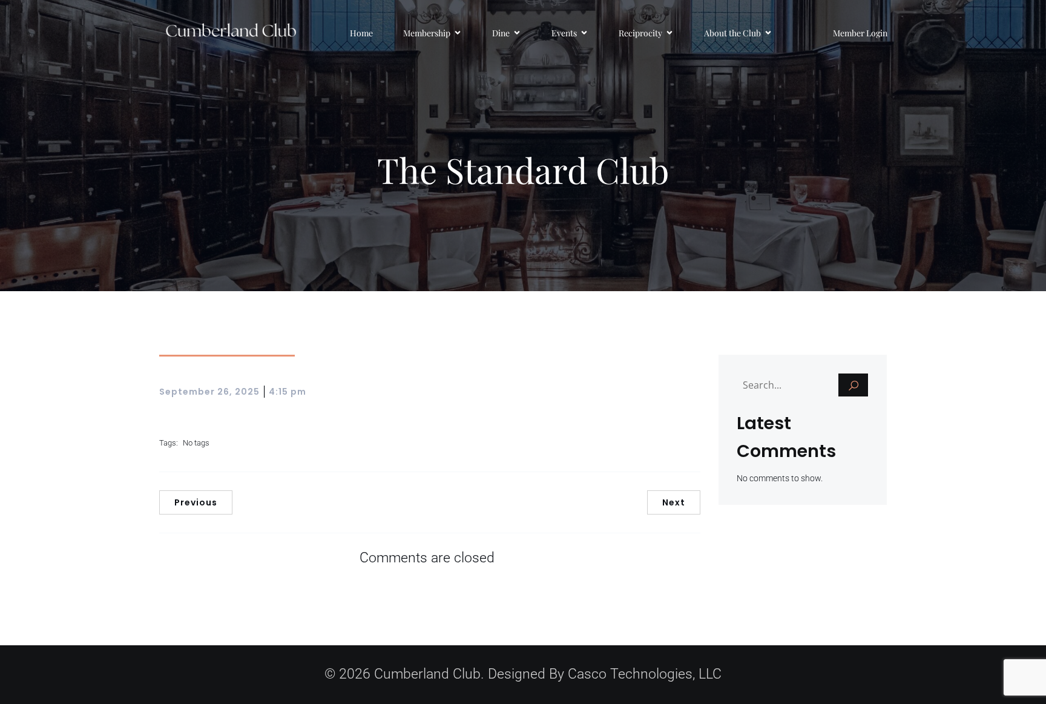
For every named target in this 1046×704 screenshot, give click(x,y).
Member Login (860, 33)
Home (361, 33)
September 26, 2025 (209, 392)
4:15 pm (287, 392)
